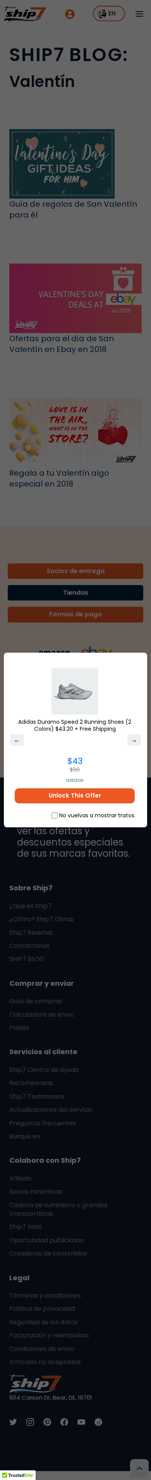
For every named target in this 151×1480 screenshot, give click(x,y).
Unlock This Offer (75, 795)
